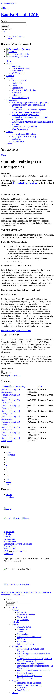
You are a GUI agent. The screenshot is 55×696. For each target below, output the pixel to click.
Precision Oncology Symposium (25, 114)
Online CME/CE (19, 80)
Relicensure (17, 95)
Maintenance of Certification (24, 90)
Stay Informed (18, 141)
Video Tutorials (19, 551)
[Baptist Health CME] (7, 508)
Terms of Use (9, 548)
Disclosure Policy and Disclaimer (16, 330)
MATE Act (16, 92)
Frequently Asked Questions (24, 134)
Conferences (17, 83)
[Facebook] (7, 518)
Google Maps (15, 375)
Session (5, 386)
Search (4, 21)
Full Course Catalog (20, 97)
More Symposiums (20, 129)
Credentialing (17, 88)
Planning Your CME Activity (24, 136)
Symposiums (11, 100)
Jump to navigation (9, 3)
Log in (9, 39)
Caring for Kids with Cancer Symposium (29, 110)
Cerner (14, 85)
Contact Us (16, 139)
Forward (24, 56)
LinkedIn (25, 54)
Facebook (25, 49)
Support (9, 131)
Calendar (10, 75)
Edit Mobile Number (20, 68)
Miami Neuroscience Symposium (26, 112)
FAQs (6, 551)
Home (9, 61)
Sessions (10, 497)
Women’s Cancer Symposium (24, 127)
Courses (9, 78)
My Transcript (18, 73)
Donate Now (43, 509)
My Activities (17, 71)
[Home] (4, 8)
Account (10, 63)
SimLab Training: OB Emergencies (10, 390)
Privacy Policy (10, 546)
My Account (9, 531)
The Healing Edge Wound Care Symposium (30, 102)
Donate (9, 144)
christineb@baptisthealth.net (25, 183)
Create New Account (15, 36)
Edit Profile (16, 66)
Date (40, 386)
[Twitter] (16, 518)
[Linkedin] (25, 518)
